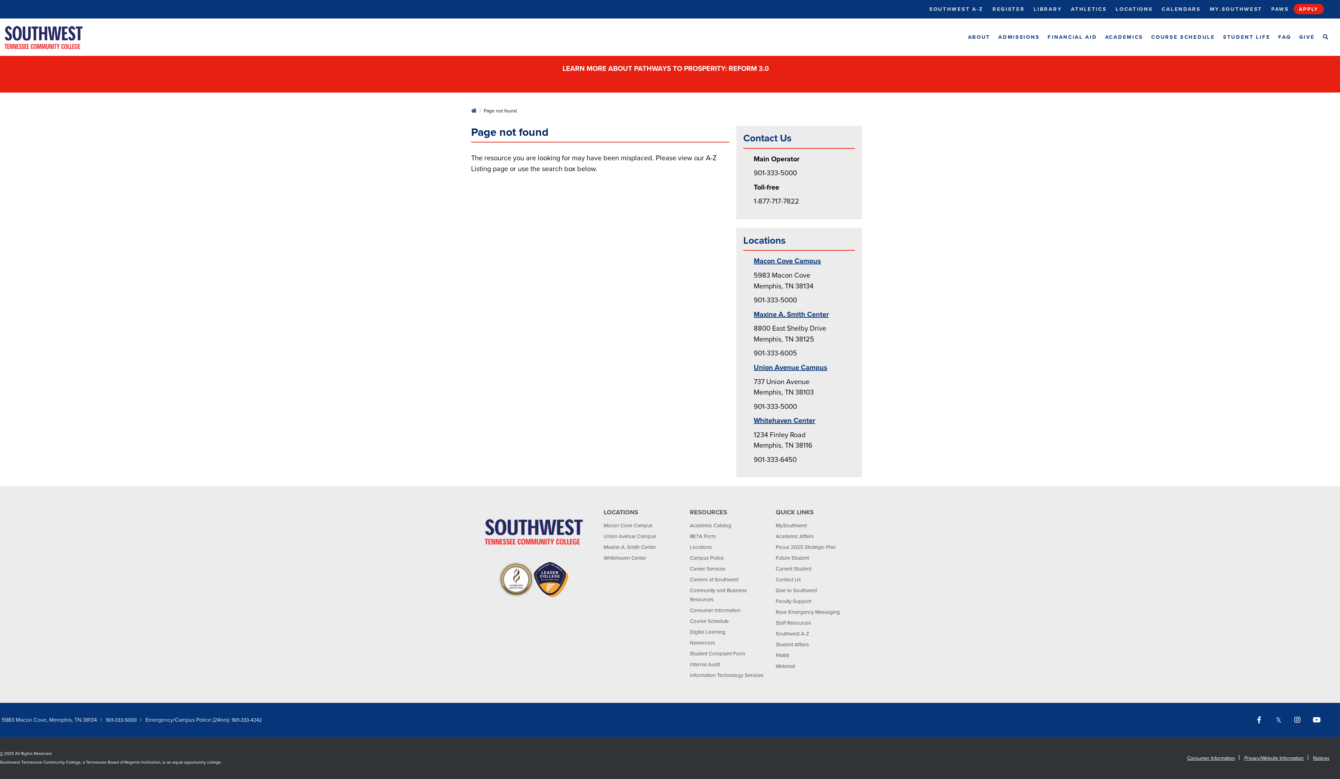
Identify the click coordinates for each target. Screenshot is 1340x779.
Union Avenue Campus (790, 367)
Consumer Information (715, 610)
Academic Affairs (795, 536)
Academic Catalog (710, 525)
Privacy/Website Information (1274, 758)
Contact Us (788, 579)
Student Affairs (792, 644)
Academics (1124, 37)
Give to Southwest (796, 590)
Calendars (1181, 9)
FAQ (1284, 37)
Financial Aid (1072, 37)
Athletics (1089, 9)
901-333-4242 (247, 720)
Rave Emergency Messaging (808, 612)
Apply (1309, 9)
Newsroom (702, 643)
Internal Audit (705, 664)
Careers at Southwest (714, 579)
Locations (1134, 9)
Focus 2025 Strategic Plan (806, 547)
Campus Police (707, 558)
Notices (1321, 758)
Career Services (707, 569)
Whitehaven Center (784, 421)
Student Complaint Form (717, 654)
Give (1307, 37)
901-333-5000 (121, 720)
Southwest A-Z (956, 9)
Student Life (1246, 37)
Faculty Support (793, 601)
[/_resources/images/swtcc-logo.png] (49, 37)
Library (1048, 9)
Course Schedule (1183, 37)
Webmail (785, 666)
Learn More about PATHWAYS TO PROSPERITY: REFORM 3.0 (666, 69)
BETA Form (703, 536)
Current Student (793, 569)
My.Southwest (1236, 9)
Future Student (792, 558)
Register (1008, 9)
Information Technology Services (727, 675)
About (979, 37)
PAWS (782, 655)
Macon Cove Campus (787, 261)
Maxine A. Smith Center (791, 314)
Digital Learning (707, 632)
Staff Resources (793, 623)
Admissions (1019, 37)
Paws (1280, 9)
